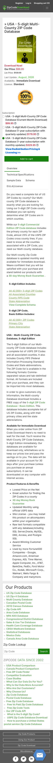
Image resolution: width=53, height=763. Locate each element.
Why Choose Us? (16, 691)
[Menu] (47, 8)
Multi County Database (19, 599)
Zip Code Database (17, 694)
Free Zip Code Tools (18, 707)
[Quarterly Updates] (38, 134)
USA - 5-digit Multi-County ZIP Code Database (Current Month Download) (26, 120)
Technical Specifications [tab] (20, 174)
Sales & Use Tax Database (21, 622)
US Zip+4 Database (17, 596)
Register (19, 3)
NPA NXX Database (17, 615)
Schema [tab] (30, 180)
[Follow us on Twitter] (24, 758)
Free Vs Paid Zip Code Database (25, 704)
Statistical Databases (18, 632)
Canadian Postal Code (18, 602)
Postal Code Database (18, 697)
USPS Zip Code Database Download (27, 717)
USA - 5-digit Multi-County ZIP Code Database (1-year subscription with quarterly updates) (25, 131)
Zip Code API (13, 609)
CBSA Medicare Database (20, 628)
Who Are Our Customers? (20, 688)
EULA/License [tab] (15, 186)
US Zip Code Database (19, 593)
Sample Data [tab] (14, 180)
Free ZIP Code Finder (18, 671)
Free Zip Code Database (19, 701)
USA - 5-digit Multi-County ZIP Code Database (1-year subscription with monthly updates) (25, 141)
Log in (28, 3)
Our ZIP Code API (16, 711)
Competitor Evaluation (19, 675)
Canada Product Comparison (22, 668)
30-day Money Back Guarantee (26, 275)
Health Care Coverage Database (24, 625)
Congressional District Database (24, 619)
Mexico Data (13, 635)
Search (44, 651)
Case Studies (13, 678)
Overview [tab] (12, 168)
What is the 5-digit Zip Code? (23, 714)
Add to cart (26, 158)
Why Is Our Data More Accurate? (24, 685)
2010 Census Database (19, 606)
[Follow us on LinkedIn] (31, 758)
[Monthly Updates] (37, 145)
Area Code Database (18, 612)
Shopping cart (42, 3)
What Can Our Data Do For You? (24, 681)
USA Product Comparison (20, 665)
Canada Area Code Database (22, 638)
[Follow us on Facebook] (16, 758)
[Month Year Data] (15, 123)
